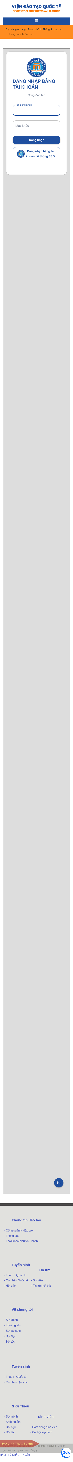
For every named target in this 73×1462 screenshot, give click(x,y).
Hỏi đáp (11, 1285)
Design (61, 1446)
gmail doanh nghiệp (13, 1450)
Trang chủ (33, 29)
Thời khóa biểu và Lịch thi (22, 1241)
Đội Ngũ (11, 1336)
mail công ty (31, 1450)
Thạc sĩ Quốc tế (16, 1275)
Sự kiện (38, 1280)
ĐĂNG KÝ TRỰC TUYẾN (17, 1443)
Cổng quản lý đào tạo (19, 1230)
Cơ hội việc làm (42, 1432)
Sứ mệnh (12, 1416)
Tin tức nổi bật (42, 1285)
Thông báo (12, 1235)
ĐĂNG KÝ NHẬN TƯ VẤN (15, 1455)
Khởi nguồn (13, 1325)
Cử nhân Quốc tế (17, 1280)
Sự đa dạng (13, 1330)
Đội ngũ (11, 1427)
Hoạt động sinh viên (44, 1427)
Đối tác (10, 1341)
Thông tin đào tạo (52, 29)
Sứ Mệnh (12, 1319)
